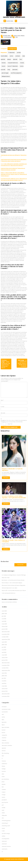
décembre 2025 (6, 631)
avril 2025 (4, 652)
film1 (3, 756)
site (3, 818)
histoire (4, 62)
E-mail (2, 406)
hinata (3, 766)
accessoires (5, 712)
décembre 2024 (6, 662)
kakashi (3, 784)
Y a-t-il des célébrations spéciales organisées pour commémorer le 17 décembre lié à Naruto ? (14, 164)
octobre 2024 (5, 668)
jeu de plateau (5, 779)
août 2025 (4, 642)
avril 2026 (4, 621)
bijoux (3, 724)
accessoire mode (6, 709)
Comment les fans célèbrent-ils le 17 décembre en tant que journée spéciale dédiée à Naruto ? (14, 179)
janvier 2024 (4, 691)
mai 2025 (4, 649)
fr (2, 758)
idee (3, 774)
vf (2, 851)
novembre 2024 (5, 665)
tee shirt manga (6, 833)
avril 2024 (4, 683)
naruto (3, 66)
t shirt (3, 831)
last (3, 787)
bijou (3, 719)
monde (22, 62)
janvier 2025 (4, 660)
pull (2, 805)
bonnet (3, 730)
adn (3, 714)
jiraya (3, 781)
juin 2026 (4, 616)
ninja (8, 69)
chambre (4, 737)
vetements (4, 849)
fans (21, 59)
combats (17, 56)
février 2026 (4, 626)
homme (4, 771)
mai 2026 (4, 618)
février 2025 (4, 657)
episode (4, 748)
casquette (4, 735)
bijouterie (4, 722)
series (3, 812)
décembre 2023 (5, 693)
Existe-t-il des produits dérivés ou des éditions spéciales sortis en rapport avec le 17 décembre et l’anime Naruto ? (14, 174)
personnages (5, 73)
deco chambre (5, 743)
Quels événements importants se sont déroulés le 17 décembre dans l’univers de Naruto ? (13, 160)
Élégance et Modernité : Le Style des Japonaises (12, 469)
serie (3, 810)
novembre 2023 (5, 696)
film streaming (5, 753)
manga (3, 794)
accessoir (4, 706)
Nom (2, 400)
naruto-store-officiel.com (14, 17)
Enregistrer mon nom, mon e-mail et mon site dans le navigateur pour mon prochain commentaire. (14, 421)
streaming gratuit (6, 820)
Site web (3, 413)
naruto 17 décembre (13, 66)
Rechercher (20, 564)
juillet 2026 (4, 613)
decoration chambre (7, 745)
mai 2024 (4, 681)
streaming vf (5, 823)
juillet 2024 (4, 675)
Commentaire (4, 381)
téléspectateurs (6, 76)
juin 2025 (4, 647)
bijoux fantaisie (5, 727)
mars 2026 (4, 624)
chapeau (4, 740)
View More (6, 478)
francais (4, 761)
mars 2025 (4, 655)
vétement (4, 841)
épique (9, 59)
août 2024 (4, 673)
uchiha (3, 836)
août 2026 (4, 611)
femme (3, 750)
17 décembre (11, 52)
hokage (3, 768)
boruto (3, 732)
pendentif (4, 800)
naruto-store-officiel (19, 35)
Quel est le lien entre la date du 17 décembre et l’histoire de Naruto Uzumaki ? (13, 169)
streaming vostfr (6, 825)
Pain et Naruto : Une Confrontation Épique (12, 582)
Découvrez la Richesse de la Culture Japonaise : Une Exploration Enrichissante (14, 497)
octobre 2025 (5, 637)
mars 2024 (4, 686)
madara (4, 789)
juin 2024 (4, 678)
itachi (3, 776)
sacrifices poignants (16, 73)
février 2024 (4, 688)
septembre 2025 (6, 639)
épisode (15, 59)
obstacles (14, 69)
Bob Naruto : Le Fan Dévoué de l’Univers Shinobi (13, 580)
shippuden (4, 815)
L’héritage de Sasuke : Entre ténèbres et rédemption (13, 541)
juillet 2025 (4, 644)
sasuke (3, 807)
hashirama (4, 763)
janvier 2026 (4, 629)
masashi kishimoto (13, 62)
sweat (3, 828)
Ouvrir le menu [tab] (9, 21)
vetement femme (6, 846)
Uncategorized (12, 48)
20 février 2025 (6, 35)
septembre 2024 (6, 670)
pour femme (5, 802)
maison (3, 792)
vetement (4, 844)
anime (11, 56)
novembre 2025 (5, 634)
